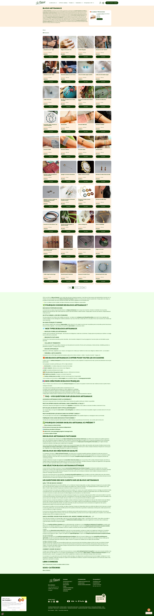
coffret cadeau (101, 13)
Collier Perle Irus (47, 99)
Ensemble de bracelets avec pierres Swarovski (50, 250)
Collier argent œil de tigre (50, 274)
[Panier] (103, 3)
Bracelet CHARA (47, 149)
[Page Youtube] (57, 601)
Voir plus (51, 56)
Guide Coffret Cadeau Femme (73, 606)
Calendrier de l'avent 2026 (72, 608)
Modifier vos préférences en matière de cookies (96, 608)
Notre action (66, 584)
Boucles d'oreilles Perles (84, 274)
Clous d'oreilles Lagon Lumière (85, 74)
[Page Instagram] (51, 601)
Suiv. (84, 287)
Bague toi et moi (99, 249)
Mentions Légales (63, 606)
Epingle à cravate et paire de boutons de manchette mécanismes (50, 200)
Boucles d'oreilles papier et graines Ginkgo (67, 225)
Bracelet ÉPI (64, 124)
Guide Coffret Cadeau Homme (85, 606)
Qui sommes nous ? (67, 581)
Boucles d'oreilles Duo (101, 99)
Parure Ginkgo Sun (82, 224)
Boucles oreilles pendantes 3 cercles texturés (50, 175)
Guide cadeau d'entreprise (96, 606)
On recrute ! (66, 583)
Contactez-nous (97, 581)
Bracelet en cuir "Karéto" (101, 49)
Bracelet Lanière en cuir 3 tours (68, 74)
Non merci (5, 609)
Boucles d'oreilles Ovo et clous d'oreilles (68, 100)
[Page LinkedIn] (54, 601)
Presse (64, 586)
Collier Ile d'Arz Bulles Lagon (102, 74)
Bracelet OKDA (81, 149)
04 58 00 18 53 (96, 583)
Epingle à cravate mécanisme (68, 174)
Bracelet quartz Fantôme (67, 274)
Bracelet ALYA (99, 149)
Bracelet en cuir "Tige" (49, 49)
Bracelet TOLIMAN (100, 124)
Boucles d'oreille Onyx (101, 199)
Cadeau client (81, 583)
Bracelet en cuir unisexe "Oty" (51, 224)
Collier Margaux (82, 49)
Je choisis (14, 609)
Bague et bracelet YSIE (66, 49)
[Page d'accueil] (40, 3)
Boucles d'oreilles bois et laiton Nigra (85, 100)
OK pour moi (22, 609)
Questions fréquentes (68, 587)
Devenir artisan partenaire (84, 584)
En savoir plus (99, 19)
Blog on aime (56, 608)
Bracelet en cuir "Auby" (49, 74)
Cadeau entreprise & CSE (84, 581)
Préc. (70, 287)
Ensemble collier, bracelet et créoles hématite (50, 125)
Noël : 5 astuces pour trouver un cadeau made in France (56, 564)
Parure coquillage (100, 224)
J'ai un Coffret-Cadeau (111, 2)
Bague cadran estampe (83, 174)
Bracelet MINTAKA (82, 124)
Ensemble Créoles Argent (67, 249)
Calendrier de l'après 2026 (82, 608)
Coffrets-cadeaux (63, 2)
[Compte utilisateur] (100, 3)
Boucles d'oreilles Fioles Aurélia (103, 174)
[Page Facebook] (49, 601)
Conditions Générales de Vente (53, 606)
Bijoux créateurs (46, 570)
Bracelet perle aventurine (84, 249)
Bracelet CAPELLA (65, 149)
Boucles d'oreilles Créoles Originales (84, 200)
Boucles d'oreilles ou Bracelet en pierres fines (68, 200)
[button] (2, 614)
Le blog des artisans (63, 608)
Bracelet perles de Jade (101, 274)
